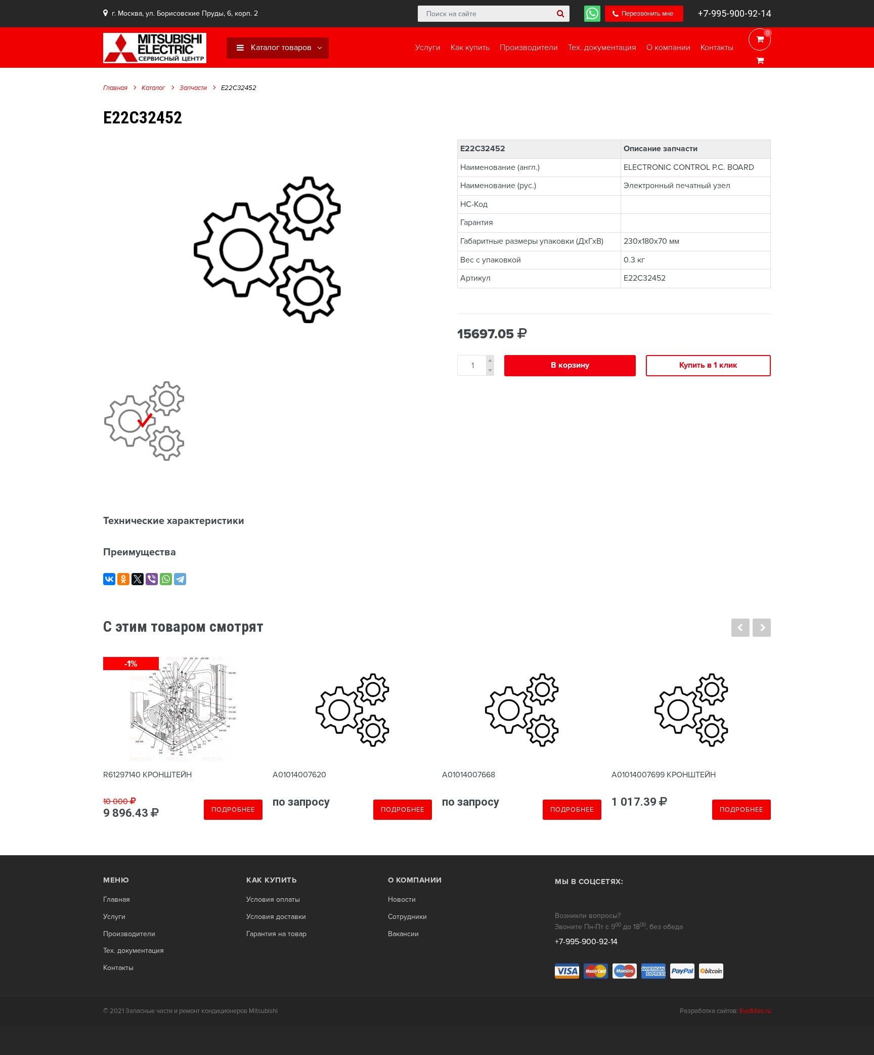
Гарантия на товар (276, 934)
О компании (415, 880)
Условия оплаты (273, 900)
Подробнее (233, 810)
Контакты (118, 968)
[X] (138, 579)
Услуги (114, 917)
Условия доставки (276, 917)
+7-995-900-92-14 (734, 13)
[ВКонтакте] (109, 579)
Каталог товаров (280, 47)
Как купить (271, 880)
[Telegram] (180, 579)
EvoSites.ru (755, 1011)
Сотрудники (407, 917)
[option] (267, 250)
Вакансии (403, 934)
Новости (402, 900)
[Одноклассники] (123, 579)
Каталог (153, 88)
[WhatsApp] (166, 579)
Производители (129, 934)
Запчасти (193, 88)
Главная (115, 88)
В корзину (570, 365)
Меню (116, 880)
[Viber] (152, 579)
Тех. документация (133, 951)
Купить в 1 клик (708, 365)
